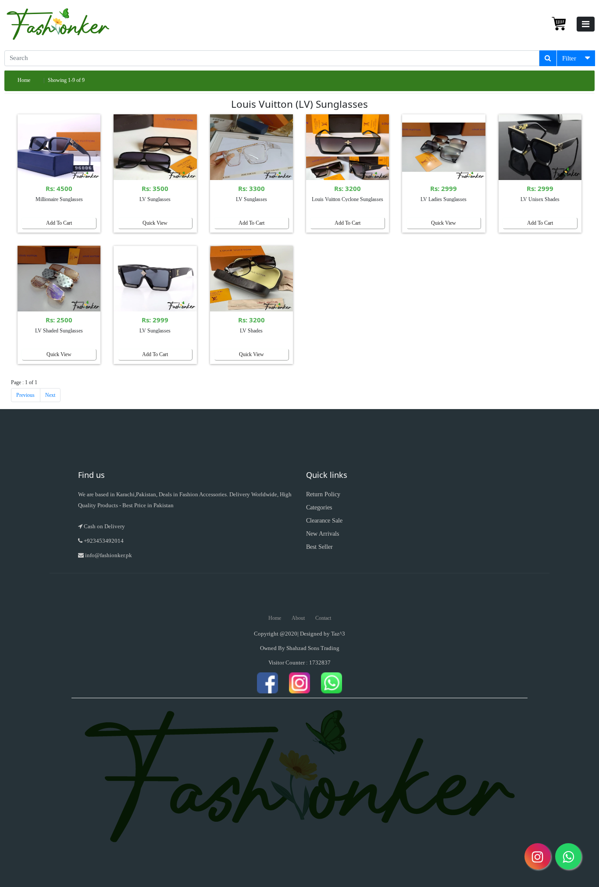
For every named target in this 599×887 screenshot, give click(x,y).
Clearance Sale (324, 520)
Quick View (155, 223)
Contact (323, 618)
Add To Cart (59, 223)
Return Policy (323, 494)
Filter (569, 58)
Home (24, 80)
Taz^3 (338, 633)
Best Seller (319, 547)
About (298, 618)
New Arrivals (322, 533)
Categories (319, 507)
